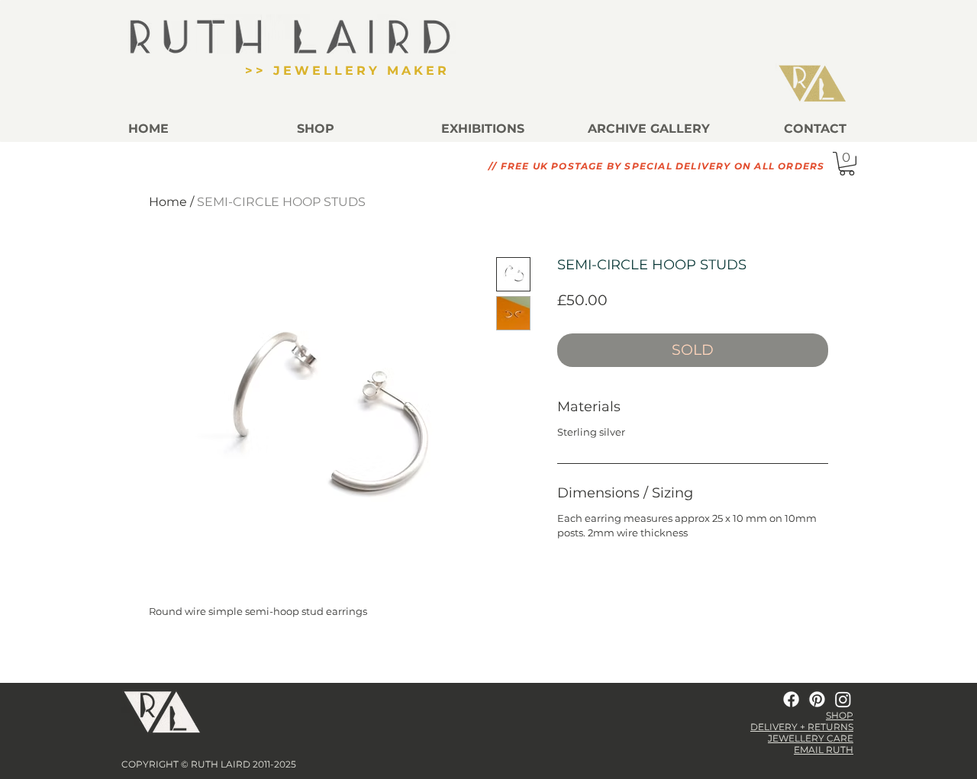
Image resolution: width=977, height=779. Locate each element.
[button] (649, 128)
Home (168, 202)
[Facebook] (791, 699)
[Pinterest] (817, 699)
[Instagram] (843, 699)
